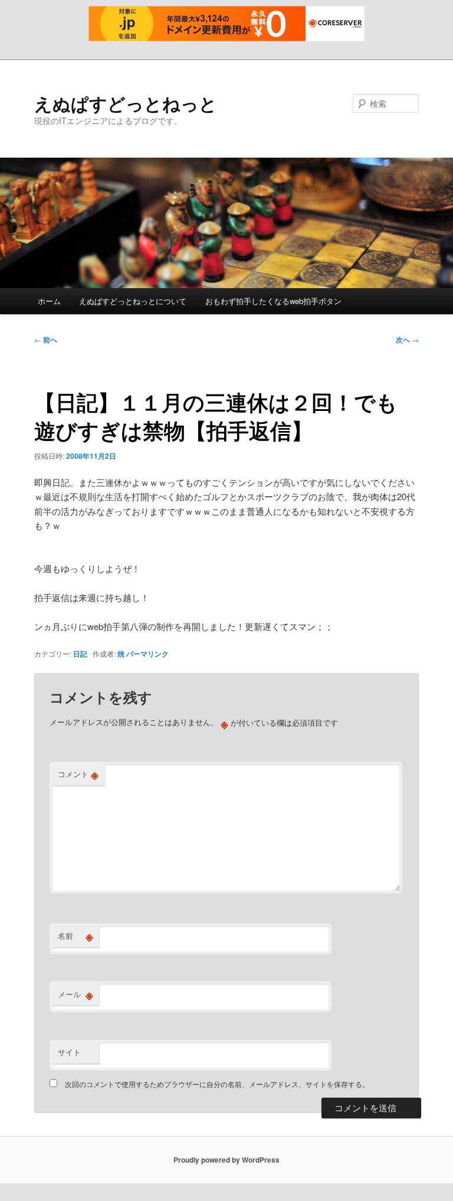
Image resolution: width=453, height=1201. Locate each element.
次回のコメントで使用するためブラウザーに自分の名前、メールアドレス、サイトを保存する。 (217, 1084)
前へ (45, 339)
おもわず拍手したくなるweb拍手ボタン (273, 300)
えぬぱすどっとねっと (125, 103)
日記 (80, 653)
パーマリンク (147, 653)
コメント (78, 774)
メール (75, 994)
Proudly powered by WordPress (226, 1159)
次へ (407, 339)
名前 (75, 935)
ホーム (49, 300)
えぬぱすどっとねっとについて (132, 300)
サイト (69, 1052)
